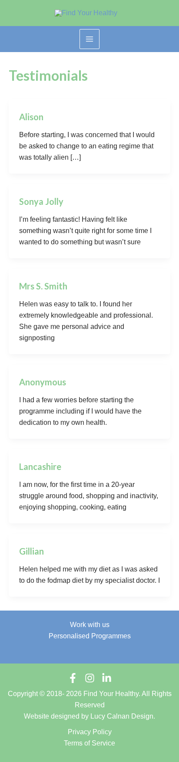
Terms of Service (89, 743)
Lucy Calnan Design (121, 716)
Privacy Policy (90, 732)
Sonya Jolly (41, 201)
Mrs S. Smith (43, 286)
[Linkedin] (107, 678)
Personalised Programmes (90, 636)
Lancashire (40, 466)
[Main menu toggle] (89, 39)
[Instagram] (90, 678)
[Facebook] (73, 678)
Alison (31, 117)
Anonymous (42, 382)
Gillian (31, 551)
